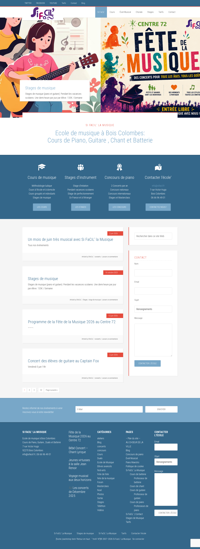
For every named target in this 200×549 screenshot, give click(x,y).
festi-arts (101, 470)
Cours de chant (137, 486)
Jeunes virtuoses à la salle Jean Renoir (79, 464)
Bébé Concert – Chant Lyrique (78, 450)
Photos (100, 494)
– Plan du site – (133, 438)
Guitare (98, 140)
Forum (100, 482)
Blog (99, 442)
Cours (100, 454)
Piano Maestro (132, 462)
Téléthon (101, 506)
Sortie (100, 498)
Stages (85, 300)
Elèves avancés (104, 466)
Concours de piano (134, 454)
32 (41, 390)
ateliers (100, 438)
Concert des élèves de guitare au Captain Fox (63, 360)
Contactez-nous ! (158, 207)
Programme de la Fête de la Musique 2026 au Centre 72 (153, 89)
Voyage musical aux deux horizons (80, 478)
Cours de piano (137, 502)
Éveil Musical (132, 458)
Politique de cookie (135, 466)
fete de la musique (106, 478)
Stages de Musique (135, 518)
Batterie (143, 140)
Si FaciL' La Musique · (122, 539)
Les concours (119, 207)
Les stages (80, 207)
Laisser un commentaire (110, 257)
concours (101, 450)
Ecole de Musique (105, 462)
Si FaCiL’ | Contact (134, 514)
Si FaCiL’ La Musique (135, 470)
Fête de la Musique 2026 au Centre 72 (80, 436)
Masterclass (103, 486)
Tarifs (128, 522)
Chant (117, 140)
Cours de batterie (138, 474)
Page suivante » (52, 390)
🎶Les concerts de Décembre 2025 (79, 492)
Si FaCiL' (42, 13)
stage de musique (95, 300)
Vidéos (100, 510)
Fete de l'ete (103, 474)
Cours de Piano (66, 140)
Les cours (42, 207)
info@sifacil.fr (158, 185)
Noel (99, 490)
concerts (98, 257)
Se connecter (138, 539)
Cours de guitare (137, 490)
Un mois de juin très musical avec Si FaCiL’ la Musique (70, 239)
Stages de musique (43, 278)
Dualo (48, 442)
